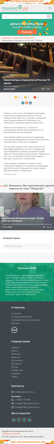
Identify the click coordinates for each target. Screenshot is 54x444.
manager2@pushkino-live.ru (27, 407)
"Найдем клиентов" (11, 433)
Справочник (17, 370)
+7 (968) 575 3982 (23, 399)
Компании (16, 354)
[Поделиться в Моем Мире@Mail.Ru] (22, 102)
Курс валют (16, 363)
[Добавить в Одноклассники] (26, 102)
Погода (14, 367)
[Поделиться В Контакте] (30, 102)
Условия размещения (21, 316)
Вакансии (15, 357)
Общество (9, 75)
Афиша (14, 350)
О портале (16, 313)
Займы (14, 376)
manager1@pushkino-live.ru (27, 403)
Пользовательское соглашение (26, 320)
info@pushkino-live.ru (24, 392)
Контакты (15, 323)
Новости (15, 347)
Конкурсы (15, 373)
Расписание (17, 360)
